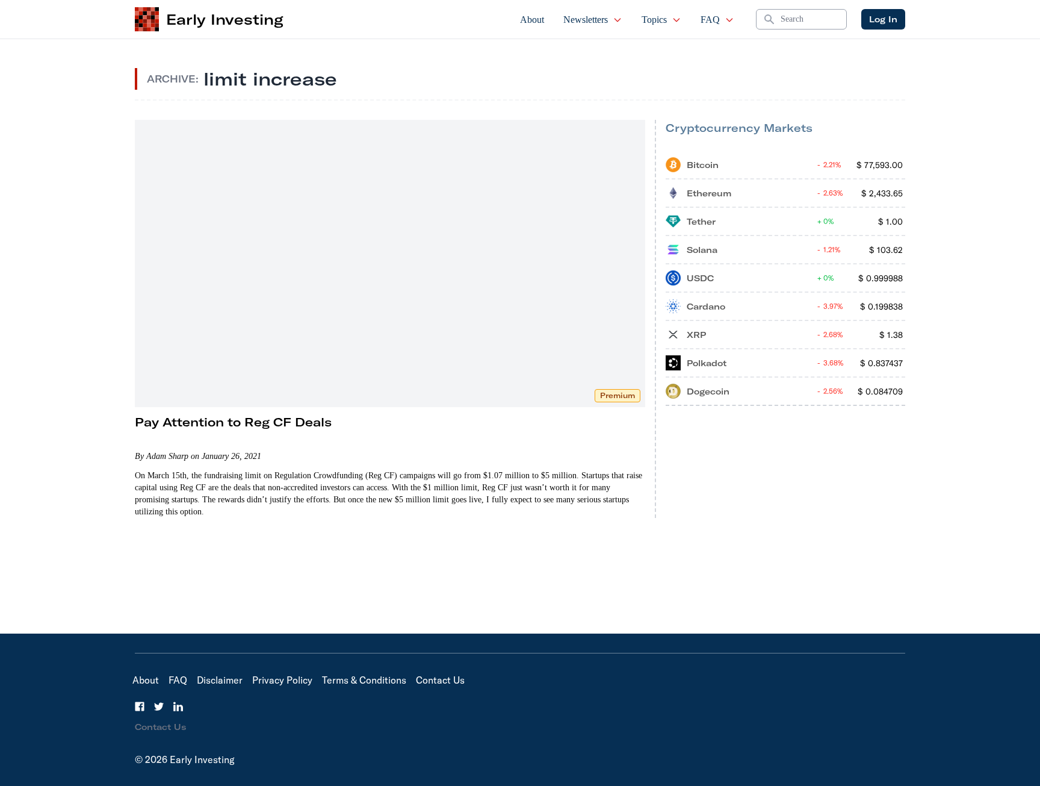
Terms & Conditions (364, 680)
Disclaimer (220, 680)
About (532, 19)
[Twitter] (159, 706)
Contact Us (440, 680)
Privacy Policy (282, 680)
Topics (654, 19)
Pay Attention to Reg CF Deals (233, 421)
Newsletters (585, 19)
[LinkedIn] (178, 706)
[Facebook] (139, 706)
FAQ (710, 19)
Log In (883, 19)
